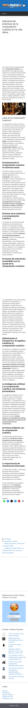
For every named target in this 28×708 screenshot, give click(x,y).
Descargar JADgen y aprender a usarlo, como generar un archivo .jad (16, 651)
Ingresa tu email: (14, 613)
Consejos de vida (7, 696)
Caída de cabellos (7, 694)
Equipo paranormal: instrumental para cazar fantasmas (16, 640)
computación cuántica (10, 541)
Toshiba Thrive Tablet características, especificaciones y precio (16, 663)
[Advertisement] (14, 51)
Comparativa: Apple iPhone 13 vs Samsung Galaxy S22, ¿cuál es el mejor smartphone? (13, 550)
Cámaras (5, 691)
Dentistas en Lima (7, 698)
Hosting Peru (6, 693)
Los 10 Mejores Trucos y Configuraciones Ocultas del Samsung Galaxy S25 (17, 657)
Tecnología (7, 539)
